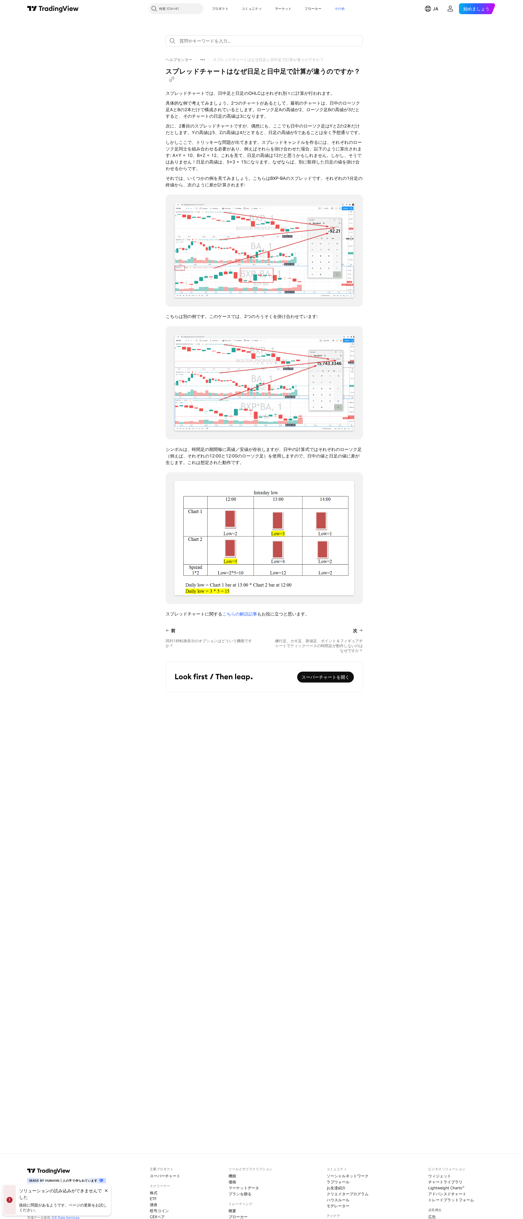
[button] (232, 8)
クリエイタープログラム (348, 1193)
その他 (340, 9)
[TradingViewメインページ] (48, 1171)
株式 (153, 1192)
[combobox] (264, 40)
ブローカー (313, 9)
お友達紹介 (336, 1187)
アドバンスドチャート (447, 1193)
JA (435, 8)
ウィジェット (439, 1175)
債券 (153, 1204)
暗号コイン (159, 1210)
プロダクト (220, 9)
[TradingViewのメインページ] (53, 9)
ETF (153, 1198)
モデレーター (338, 1205)
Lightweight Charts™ (446, 1187)
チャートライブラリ (445, 1181)
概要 (232, 1210)
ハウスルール (338, 1199)
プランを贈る (240, 1193)
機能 (232, 1175)
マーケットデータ (244, 1187)
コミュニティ (252, 9)
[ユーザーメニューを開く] (450, 8)
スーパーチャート (165, 1175)
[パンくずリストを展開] (202, 59)
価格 (232, 1181)
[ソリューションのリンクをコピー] (172, 79)
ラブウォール (338, 1181)
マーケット (283, 9)
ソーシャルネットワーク (348, 1175)
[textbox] (266, 41)
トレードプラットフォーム (451, 1199)
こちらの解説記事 (239, 614)
